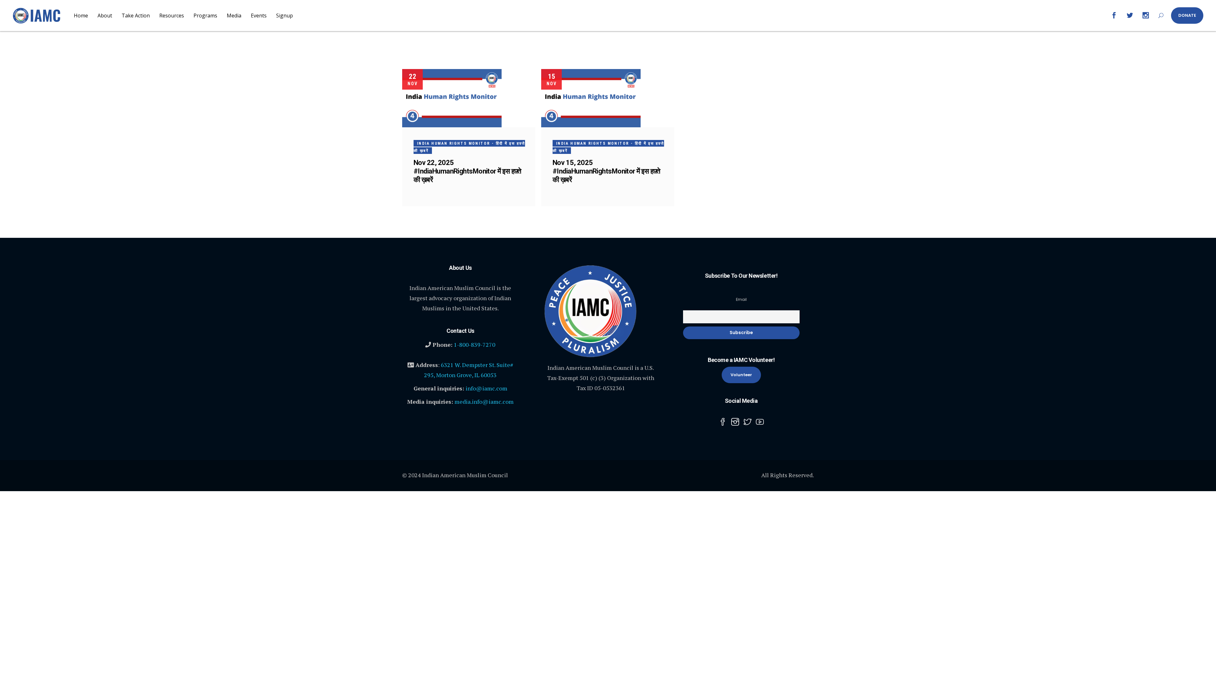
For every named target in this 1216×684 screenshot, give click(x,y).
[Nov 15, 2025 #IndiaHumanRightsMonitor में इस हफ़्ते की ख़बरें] (591, 98)
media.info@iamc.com (484, 401)
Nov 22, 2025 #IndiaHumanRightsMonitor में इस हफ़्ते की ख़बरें (467, 171)
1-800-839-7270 (474, 344)
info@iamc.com (486, 388)
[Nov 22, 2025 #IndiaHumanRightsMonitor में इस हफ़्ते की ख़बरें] (452, 98)
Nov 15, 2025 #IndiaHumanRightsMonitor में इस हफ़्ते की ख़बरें (606, 171)
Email (741, 299)
